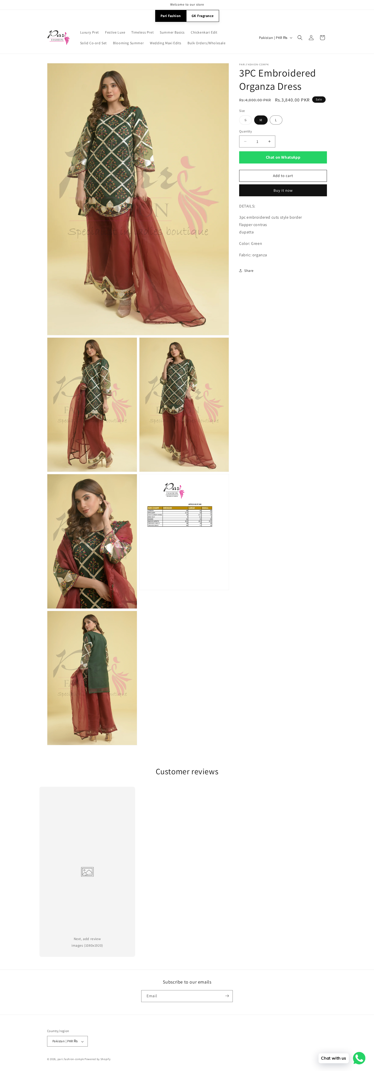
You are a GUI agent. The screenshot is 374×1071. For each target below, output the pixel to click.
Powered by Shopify (97, 1059)
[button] (300, 37)
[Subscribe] (227, 996)
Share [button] (249, 270)
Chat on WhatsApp (283, 157)
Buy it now (283, 190)
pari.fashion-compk (70, 1059)
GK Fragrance (203, 15)
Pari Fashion (171, 15)
